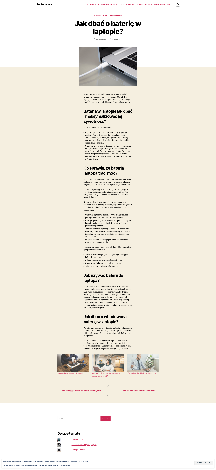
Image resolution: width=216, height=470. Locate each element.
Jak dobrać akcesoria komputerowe (110, 4)
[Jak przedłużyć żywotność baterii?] (73, 363)
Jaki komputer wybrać (133, 4)
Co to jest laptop (78, 450)
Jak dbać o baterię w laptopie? (84, 445)
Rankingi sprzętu (159, 4)
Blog (168, 4)
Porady (147, 4)
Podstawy (90, 4)
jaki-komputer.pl (44, 4)
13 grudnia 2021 (117, 39)
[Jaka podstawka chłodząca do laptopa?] (143, 363)
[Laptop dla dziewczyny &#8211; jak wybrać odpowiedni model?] (108, 363)
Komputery (103, 39)
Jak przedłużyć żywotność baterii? (70, 373)
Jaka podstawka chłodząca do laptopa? (142, 373)
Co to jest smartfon (79, 439)
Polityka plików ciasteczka (61, 466)
